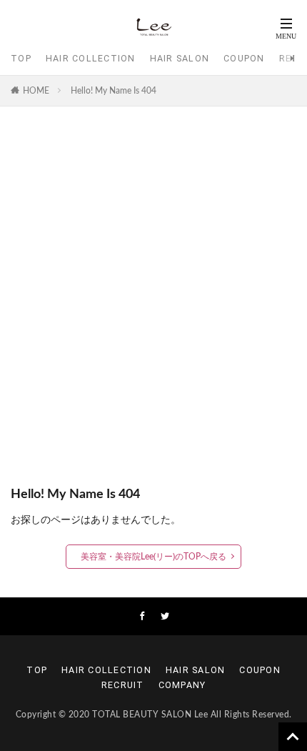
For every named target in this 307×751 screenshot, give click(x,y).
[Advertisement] (153, 303)
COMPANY (182, 685)
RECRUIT (122, 685)
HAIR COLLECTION (91, 58)
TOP (21, 58)
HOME (36, 90)
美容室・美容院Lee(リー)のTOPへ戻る (153, 556)
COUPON (244, 58)
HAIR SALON (180, 58)
